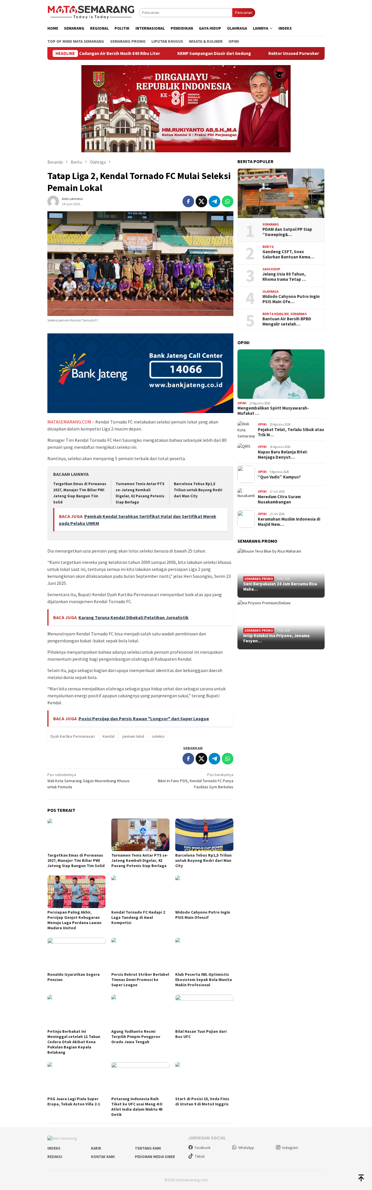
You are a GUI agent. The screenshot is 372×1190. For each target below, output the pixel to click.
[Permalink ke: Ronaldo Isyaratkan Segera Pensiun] (76, 954)
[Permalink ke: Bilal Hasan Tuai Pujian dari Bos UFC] (204, 1011)
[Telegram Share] (214, 201)
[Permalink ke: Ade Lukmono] (53, 200)
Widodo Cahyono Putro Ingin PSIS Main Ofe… (291, 299)
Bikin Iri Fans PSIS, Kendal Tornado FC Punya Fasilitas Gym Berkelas (195, 780)
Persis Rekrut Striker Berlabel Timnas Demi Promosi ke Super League (140, 979)
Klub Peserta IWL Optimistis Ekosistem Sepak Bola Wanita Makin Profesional (203, 979)
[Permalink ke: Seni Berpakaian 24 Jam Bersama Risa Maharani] (281, 573)
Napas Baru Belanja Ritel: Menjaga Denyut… (282, 454)
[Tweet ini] (201, 201)
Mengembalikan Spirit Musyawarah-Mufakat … (273, 410)
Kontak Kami (103, 1156)
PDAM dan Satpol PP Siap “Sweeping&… (287, 232)
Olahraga (270, 292)
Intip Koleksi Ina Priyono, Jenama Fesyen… (276, 638)
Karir (96, 1148)
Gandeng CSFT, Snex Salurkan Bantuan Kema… (288, 254)
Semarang (270, 224)
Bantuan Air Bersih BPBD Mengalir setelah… (286, 321)
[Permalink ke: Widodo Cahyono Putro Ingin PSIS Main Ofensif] (204, 891)
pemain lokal (133, 736)
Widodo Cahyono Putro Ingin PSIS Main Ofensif (202, 915)
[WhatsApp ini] (227, 201)
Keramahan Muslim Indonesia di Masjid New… (289, 522)
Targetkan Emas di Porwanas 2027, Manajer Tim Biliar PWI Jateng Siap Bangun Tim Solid (76, 860)
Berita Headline (275, 314)
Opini (241, 403)
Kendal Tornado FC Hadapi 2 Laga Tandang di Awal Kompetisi (138, 917)
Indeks (53, 1148)
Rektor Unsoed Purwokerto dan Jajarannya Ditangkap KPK (292, 53)
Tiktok (200, 1156)
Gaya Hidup (271, 269)
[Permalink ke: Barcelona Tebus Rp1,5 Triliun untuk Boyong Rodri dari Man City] (204, 835)
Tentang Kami (148, 1148)
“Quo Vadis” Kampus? (279, 477)
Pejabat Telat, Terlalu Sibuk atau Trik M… (291, 432)
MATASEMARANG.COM (69, 422)
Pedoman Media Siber (155, 1156)
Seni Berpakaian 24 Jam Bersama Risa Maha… (280, 586)
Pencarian (243, 12)
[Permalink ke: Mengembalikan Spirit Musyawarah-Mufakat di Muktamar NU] (281, 374)
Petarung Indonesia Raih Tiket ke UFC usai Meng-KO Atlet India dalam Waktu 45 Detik (136, 1106)
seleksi (158, 736)
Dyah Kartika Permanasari (73, 736)
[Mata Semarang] (91, 12)
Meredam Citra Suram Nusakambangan (279, 499)
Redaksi (54, 1156)
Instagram (290, 1147)
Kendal (109, 736)
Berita (267, 247)
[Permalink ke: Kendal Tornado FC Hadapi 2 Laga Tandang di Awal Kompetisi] (140, 891)
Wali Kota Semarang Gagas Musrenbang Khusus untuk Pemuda (88, 780)
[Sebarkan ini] (188, 201)
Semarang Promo (258, 579)
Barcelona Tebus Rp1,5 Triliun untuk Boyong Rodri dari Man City (198, 489)
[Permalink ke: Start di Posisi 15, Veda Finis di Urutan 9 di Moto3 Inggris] (204, 1078)
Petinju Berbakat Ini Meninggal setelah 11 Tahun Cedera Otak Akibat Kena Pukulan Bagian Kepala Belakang (73, 1042)
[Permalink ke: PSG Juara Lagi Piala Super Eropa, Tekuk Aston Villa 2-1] (76, 1078)
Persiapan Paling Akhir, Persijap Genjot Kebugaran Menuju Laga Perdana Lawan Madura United (74, 920)
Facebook (202, 1147)
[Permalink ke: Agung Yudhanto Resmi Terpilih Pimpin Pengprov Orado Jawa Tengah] (140, 1011)
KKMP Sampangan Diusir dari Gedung (180, 53)
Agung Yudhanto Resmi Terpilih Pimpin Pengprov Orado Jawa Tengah (135, 1036)
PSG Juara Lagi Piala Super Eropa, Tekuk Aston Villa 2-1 (73, 1101)
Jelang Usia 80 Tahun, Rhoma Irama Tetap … (284, 276)
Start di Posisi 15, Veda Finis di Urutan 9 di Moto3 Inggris (202, 1101)
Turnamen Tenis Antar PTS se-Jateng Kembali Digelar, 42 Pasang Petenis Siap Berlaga (139, 860)
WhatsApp (246, 1147)
